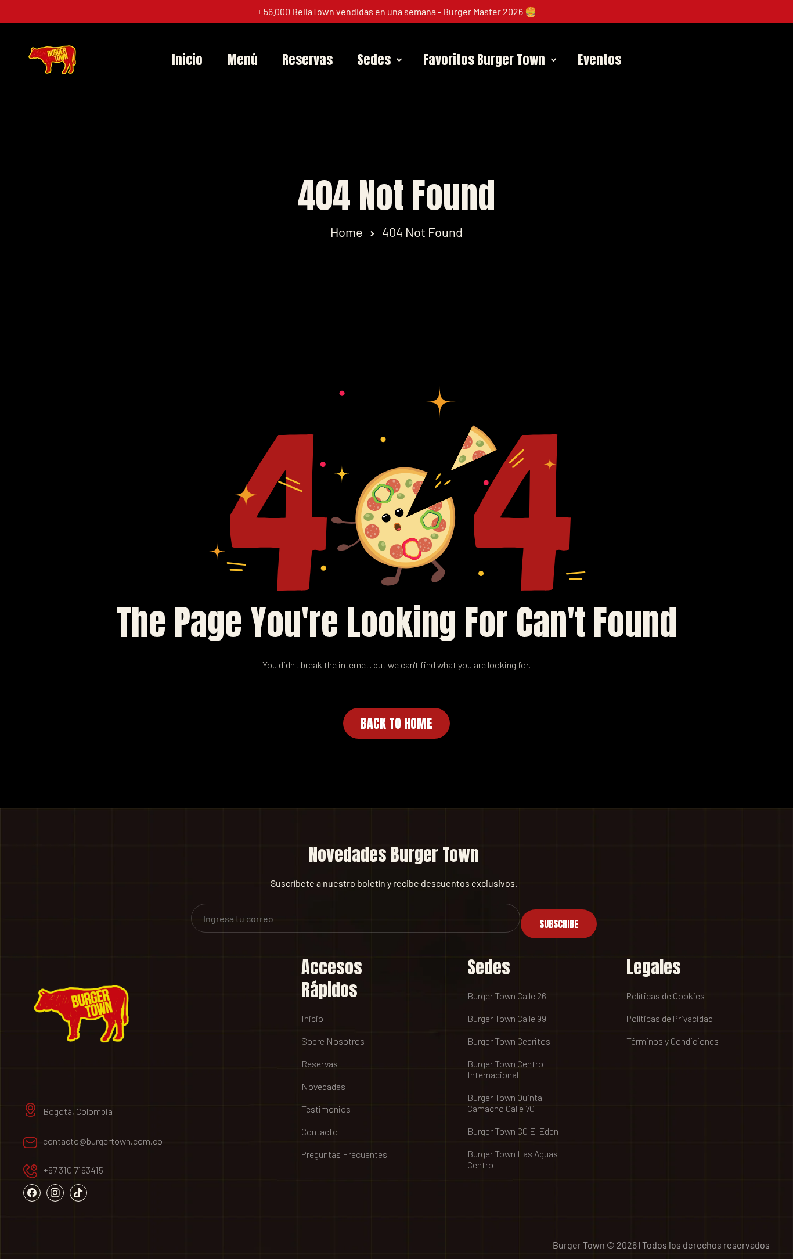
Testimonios (326, 1108)
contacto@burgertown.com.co (103, 1140)
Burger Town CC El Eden (512, 1130)
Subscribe (558, 924)
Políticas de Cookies (665, 995)
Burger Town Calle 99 (506, 1018)
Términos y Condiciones (672, 1040)
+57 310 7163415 (73, 1169)
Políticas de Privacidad (669, 1018)
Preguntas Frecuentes (344, 1154)
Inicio (312, 1018)
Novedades (323, 1086)
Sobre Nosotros (333, 1040)
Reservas (319, 1063)
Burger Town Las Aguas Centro (512, 1159)
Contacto (319, 1131)
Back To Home (396, 723)
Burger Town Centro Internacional (505, 1069)
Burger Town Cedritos (508, 1040)
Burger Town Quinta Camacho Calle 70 (504, 1103)
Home (346, 231)
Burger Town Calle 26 (506, 995)
